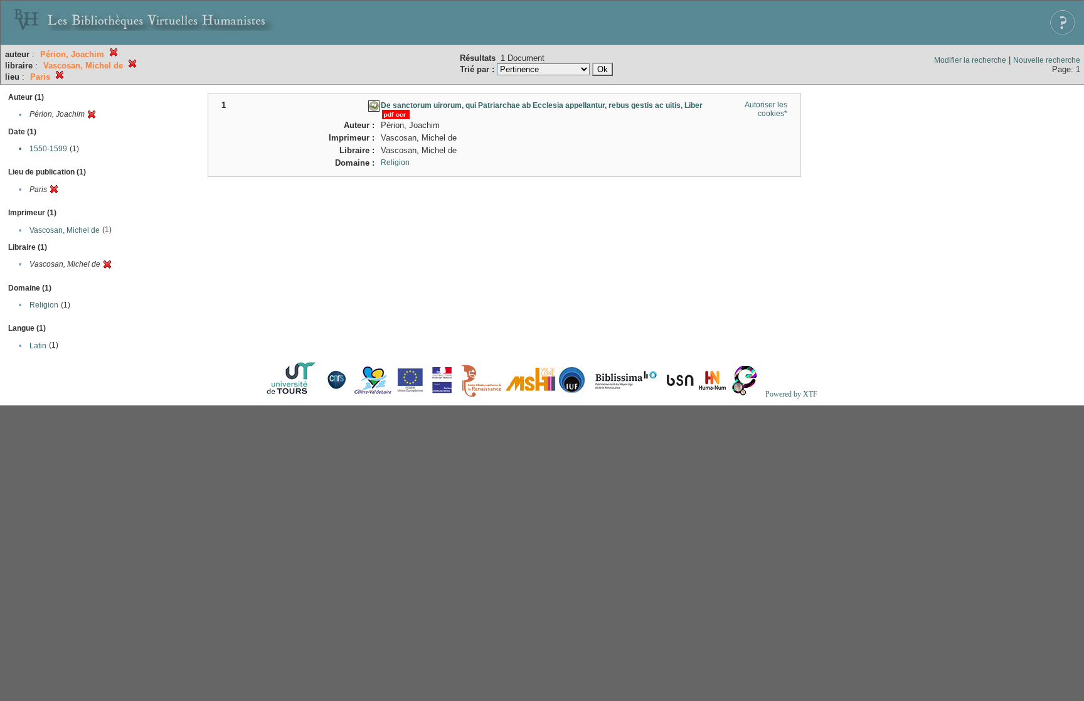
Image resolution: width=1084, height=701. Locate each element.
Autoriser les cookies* (766, 109)
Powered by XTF (791, 394)
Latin (37, 345)
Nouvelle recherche (1046, 60)
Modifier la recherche (970, 60)
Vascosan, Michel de (64, 230)
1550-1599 (48, 148)
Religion (43, 305)
